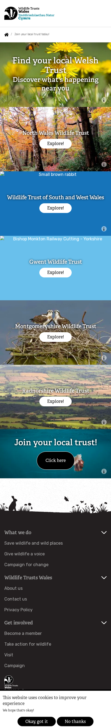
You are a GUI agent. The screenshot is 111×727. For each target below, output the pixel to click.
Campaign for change (26, 564)
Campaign (14, 665)
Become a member (23, 633)
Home (6, 34)
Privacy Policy (18, 609)
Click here (56, 460)
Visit (8, 654)
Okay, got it (36, 721)
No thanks (75, 721)
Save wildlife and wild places (33, 543)
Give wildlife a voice (24, 553)
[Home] (29, 13)
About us (13, 588)
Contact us (15, 599)
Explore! (55, 143)
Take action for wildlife (27, 644)
